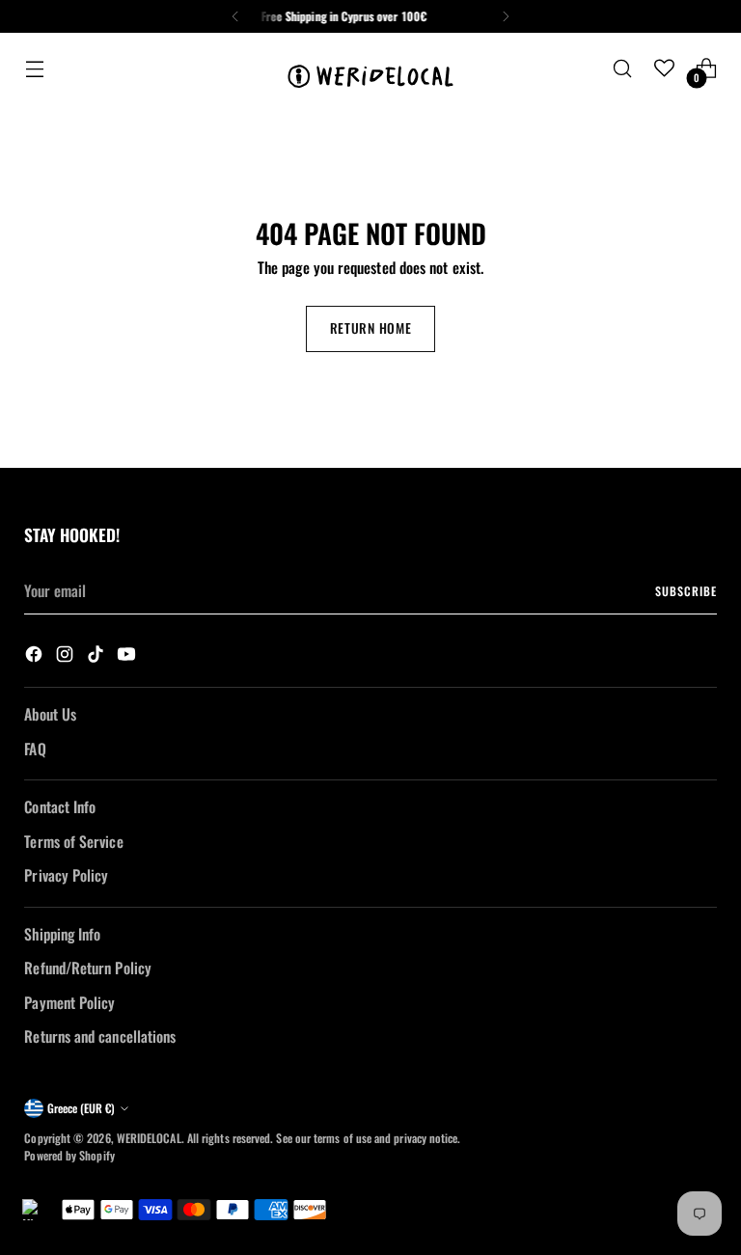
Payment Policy (69, 1002)
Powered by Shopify (69, 1155)
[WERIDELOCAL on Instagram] (66, 656)
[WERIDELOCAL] (370, 68)
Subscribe (685, 591)
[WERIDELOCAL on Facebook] (35, 656)
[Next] (505, 16)
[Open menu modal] (34, 68)
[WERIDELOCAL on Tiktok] (97, 656)
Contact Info (60, 806)
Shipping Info (62, 933)
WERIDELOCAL (149, 1138)
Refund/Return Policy (87, 967)
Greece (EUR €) (81, 1108)
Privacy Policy (66, 875)
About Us (50, 713)
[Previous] (235, 16)
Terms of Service (73, 841)
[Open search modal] (623, 68)
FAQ (34, 748)
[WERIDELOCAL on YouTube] (128, 656)
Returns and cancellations (100, 1036)
